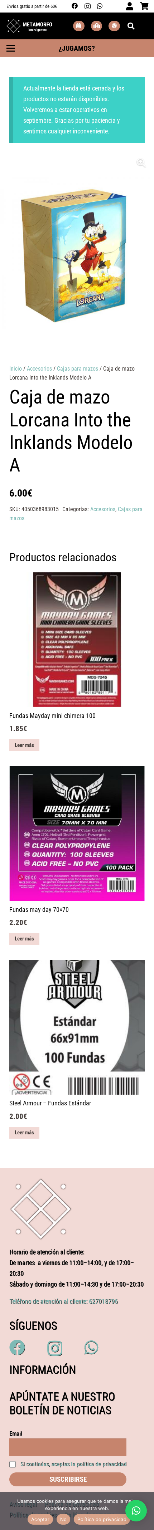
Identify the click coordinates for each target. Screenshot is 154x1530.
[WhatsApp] (99, 6)
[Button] (79, 26)
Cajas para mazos (77, 368)
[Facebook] (75, 6)
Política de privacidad (101, 1519)
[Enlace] (29, 26)
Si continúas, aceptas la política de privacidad (73, 1464)
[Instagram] (88, 6)
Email (15, 1433)
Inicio (15, 368)
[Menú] (10, 48)
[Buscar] (131, 26)
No (63, 1519)
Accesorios (39, 368)
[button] (141, 162)
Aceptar (40, 1519)
